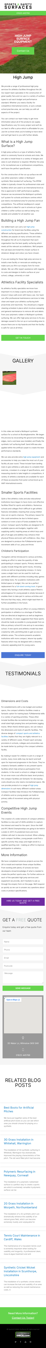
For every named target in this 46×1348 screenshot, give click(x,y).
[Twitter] (15, 1342)
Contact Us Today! (23, 1317)
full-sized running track (25, 586)
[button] (41, 6)
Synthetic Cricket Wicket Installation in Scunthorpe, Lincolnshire (20, 1271)
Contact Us (23, 50)
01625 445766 (23, 1055)
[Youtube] (25, 1342)
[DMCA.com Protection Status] (23, 1334)
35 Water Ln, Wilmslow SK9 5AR (23, 1043)
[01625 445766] (23, 1049)
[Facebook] (20, 1342)
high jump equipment (31, 457)
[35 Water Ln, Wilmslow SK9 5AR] (23, 1038)
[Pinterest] (30, 1342)
